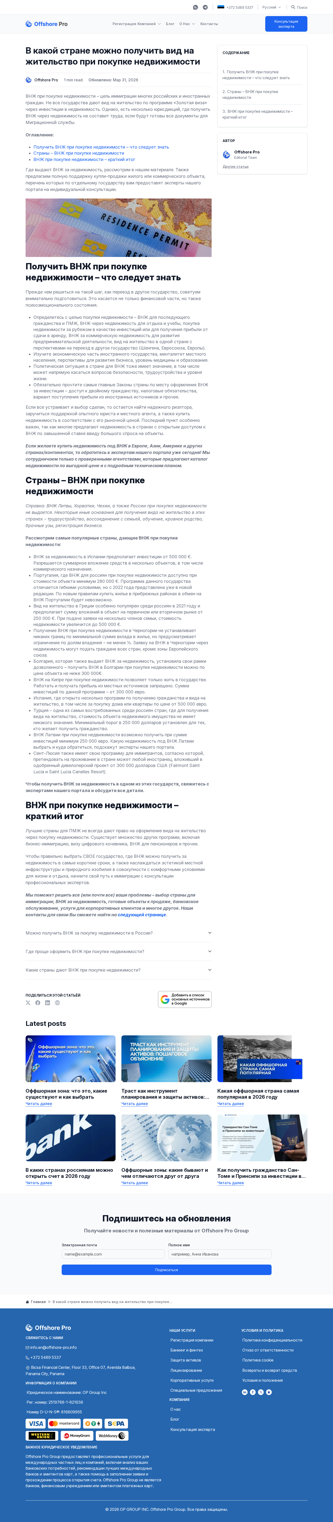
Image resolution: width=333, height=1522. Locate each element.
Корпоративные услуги (192, 1380)
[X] (28, 1003)
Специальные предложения (196, 1390)
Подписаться (166, 1270)
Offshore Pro (46, 79)
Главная (38, 1302)
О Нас (184, 24)
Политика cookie (258, 1360)
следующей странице (142, 914)
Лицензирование (186, 1370)
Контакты (209, 24)
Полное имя (179, 1245)
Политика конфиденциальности (272, 1340)
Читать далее (39, 1103)
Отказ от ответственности (268, 1350)
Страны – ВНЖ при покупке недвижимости (78, 153)
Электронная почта (79, 1245)
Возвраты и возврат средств (269, 1370)
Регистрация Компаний (134, 24)
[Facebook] (38, 1003)
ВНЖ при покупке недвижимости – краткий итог (84, 159)
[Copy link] (57, 1003)
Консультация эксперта (286, 23)
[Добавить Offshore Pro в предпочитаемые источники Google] (185, 999)
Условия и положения (262, 1380)
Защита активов (185, 1360)
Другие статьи (236, 166)
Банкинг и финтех (186, 1350)
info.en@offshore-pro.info (53, 1347)
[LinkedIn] (48, 1003)
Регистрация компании (191, 1340)
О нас (175, 1409)
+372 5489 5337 (239, 7)
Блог (170, 24)
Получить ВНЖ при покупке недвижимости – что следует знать (101, 147)
